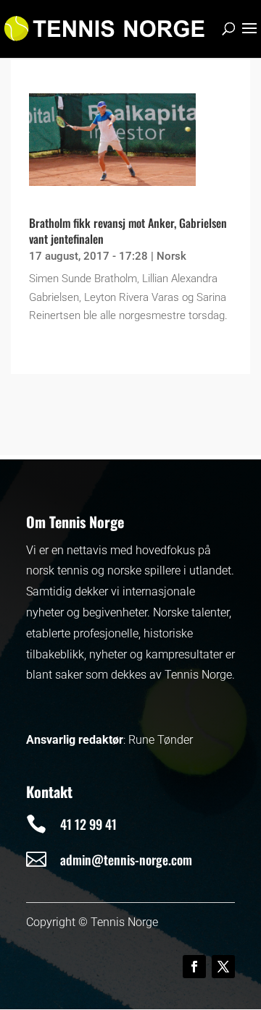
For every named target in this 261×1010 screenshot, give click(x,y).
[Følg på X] (223, 966)
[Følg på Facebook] (194, 966)
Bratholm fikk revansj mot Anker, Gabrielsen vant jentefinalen (128, 230)
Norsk (171, 256)
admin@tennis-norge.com (126, 859)
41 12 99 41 (88, 824)
